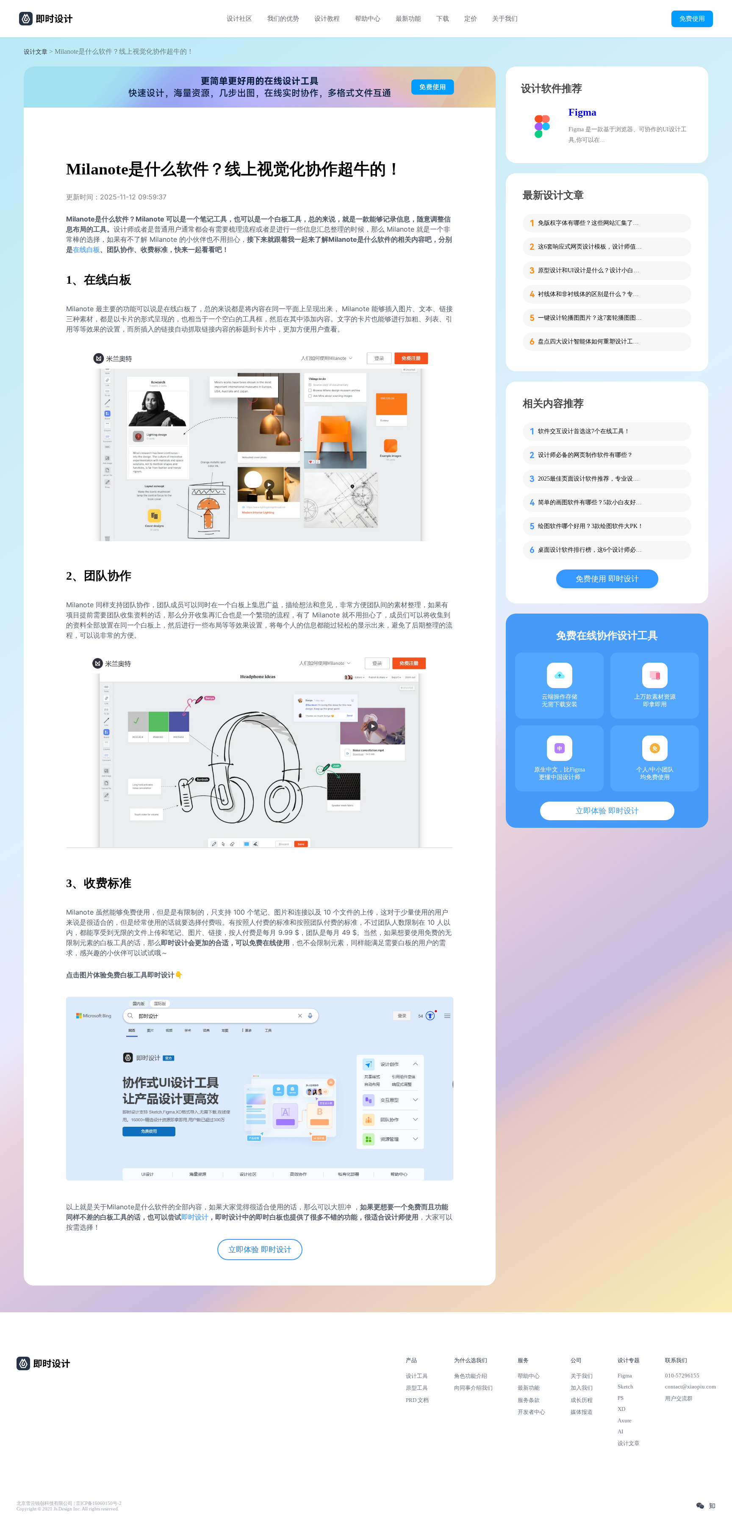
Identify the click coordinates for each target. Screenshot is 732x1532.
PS (621, 1398)
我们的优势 (283, 18)
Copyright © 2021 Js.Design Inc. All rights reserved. (68, 1509)
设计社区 (239, 18)
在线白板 (86, 249)
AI (620, 1431)
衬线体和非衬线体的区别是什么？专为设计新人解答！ (591, 294)
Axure (625, 1420)
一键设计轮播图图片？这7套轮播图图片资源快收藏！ (591, 318)
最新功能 (408, 18)
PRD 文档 (417, 1400)
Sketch (625, 1386)
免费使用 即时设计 (607, 579)
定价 (470, 18)
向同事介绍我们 (473, 1388)
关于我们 (505, 18)
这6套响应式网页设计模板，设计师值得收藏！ (591, 246)
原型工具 (417, 1388)
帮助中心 (367, 18)
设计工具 (417, 1376)
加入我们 (582, 1388)
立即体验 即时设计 (259, 1249)
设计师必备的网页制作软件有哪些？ (585, 455)
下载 (442, 18)
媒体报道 (582, 1412)
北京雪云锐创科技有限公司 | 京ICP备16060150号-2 (69, 1503)
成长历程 (582, 1400)
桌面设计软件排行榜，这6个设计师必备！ (591, 550)
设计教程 (327, 18)
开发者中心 (531, 1412)
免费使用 (692, 18)
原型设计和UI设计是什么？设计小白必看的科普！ (591, 270)
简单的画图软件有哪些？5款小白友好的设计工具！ (591, 502)
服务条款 (529, 1400)
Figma (582, 112)
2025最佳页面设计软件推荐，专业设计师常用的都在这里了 (591, 479)
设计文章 (35, 52)
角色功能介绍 (470, 1376)
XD (621, 1409)
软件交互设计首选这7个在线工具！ (584, 431)
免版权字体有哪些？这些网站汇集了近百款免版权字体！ (591, 223)
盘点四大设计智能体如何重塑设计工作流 (591, 341)
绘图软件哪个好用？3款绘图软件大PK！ (590, 526)
